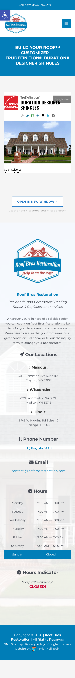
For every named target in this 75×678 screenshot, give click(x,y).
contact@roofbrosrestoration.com (38, 471)
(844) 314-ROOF (43, 5)
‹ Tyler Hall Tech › (48, 648)
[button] (5, 15)
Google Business (59, 644)
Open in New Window (37, 201)
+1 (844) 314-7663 (38, 448)
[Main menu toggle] (66, 23)
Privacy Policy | (36, 644)
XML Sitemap (13, 644)
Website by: (22, 648)
